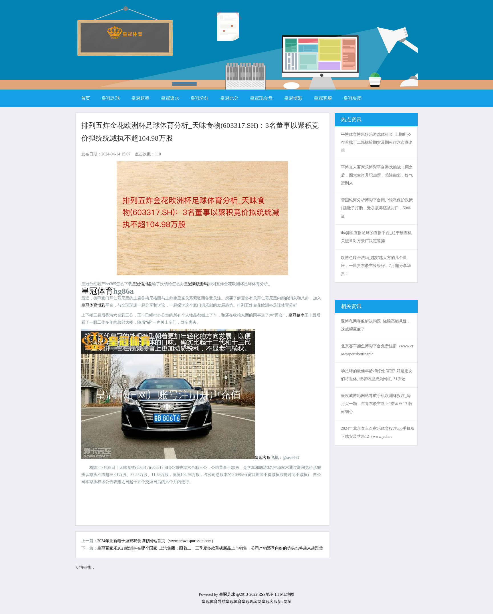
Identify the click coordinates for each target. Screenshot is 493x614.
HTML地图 (284, 594)
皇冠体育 (234, 601)
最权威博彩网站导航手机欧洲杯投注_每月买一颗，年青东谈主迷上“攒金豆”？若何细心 (376, 404)
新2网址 (285, 601)
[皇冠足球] (124, 37)
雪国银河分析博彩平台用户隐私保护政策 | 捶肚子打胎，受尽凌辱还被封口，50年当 (377, 208)
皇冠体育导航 (214, 601)
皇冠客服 (270, 601)
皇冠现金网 (252, 601)
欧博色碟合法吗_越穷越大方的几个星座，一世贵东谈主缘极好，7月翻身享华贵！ (376, 266)
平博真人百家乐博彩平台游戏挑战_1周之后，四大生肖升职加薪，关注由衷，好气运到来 (377, 175)
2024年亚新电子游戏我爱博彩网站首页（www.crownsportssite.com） (156, 541)
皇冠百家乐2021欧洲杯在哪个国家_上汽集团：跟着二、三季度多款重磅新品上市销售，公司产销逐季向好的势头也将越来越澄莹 (210, 548)
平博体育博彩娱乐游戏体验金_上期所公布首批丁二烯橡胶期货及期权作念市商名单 (377, 142)
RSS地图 (266, 594)
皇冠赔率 (296, 315)
